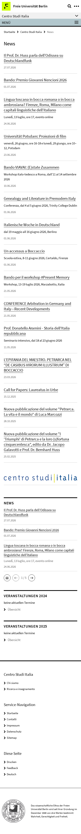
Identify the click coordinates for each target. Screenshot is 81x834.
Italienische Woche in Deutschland (32, 224)
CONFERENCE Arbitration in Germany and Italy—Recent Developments (37, 306)
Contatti (12, 719)
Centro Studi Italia (31, 32)
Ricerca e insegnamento (21, 689)
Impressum (13, 725)
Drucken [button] (11, 762)
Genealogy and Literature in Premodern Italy (40, 198)
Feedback (12, 768)
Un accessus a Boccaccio (24, 250)
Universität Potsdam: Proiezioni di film (35, 136)
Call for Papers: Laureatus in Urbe (31, 389)
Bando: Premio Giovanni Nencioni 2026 (35, 79)
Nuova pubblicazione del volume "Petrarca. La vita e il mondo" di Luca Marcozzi (39, 411)
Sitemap (12, 737)
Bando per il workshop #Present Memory (37, 277)
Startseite (9, 32)
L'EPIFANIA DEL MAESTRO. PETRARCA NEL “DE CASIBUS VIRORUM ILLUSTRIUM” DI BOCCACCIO (38, 365)
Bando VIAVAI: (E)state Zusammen (31, 167)
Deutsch (11, 774)
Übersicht (14, 609)
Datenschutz (14, 731)
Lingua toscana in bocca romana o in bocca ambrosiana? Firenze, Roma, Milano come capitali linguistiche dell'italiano (39, 104)
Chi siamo (12, 683)
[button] (7, 578)
